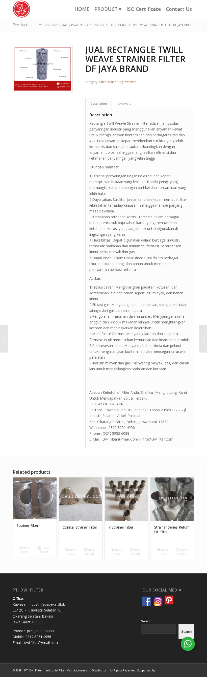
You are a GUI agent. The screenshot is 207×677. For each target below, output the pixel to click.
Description (99, 103)
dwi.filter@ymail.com (41, 642)
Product (20, 25)
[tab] (98, 103)
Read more (25, 550)
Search (146, 621)
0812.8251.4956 (38, 636)
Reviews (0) (124, 103)
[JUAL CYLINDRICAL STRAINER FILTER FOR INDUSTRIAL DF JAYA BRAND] (4, 339)
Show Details (44, 550)
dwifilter (130, 82)
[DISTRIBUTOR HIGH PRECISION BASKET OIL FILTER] (203, 339)
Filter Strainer (108, 82)
